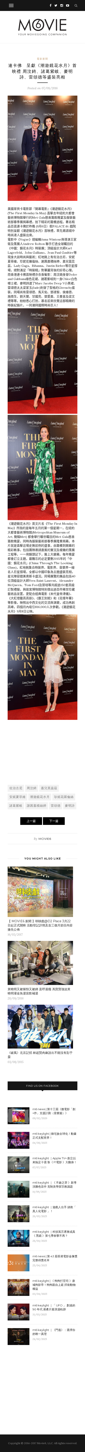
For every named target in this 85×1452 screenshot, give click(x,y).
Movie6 (45, 838)
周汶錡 (32, 788)
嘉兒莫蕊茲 (49, 788)
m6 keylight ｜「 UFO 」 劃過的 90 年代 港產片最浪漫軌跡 (53, 1307)
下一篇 (53, 821)
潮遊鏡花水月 (40, 797)
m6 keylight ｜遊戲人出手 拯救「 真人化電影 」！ (54, 1209)
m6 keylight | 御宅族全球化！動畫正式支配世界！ (54, 1135)
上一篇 (31, 821)
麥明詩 (70, 806)
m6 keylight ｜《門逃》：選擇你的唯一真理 (53, 1332)
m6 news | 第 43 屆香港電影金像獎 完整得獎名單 (54, 1258)
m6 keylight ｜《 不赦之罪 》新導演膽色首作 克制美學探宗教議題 (54, 1184)
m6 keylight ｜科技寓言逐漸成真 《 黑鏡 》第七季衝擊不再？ (53, 1233)
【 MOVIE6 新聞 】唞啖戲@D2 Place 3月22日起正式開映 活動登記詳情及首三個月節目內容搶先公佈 (40, 925)
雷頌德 (56, 806)
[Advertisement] (42, 748)
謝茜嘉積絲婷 (36, 806)
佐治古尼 (15, 788)
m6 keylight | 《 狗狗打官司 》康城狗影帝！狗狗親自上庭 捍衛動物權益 (54, 1284)
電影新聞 (42, 58)
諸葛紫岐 (15, 806)
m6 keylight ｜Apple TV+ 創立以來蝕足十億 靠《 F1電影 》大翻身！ (54, 1160)
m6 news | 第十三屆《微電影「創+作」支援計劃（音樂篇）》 (53, 1111)
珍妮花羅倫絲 (64, 797)
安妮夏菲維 (17, 797)
